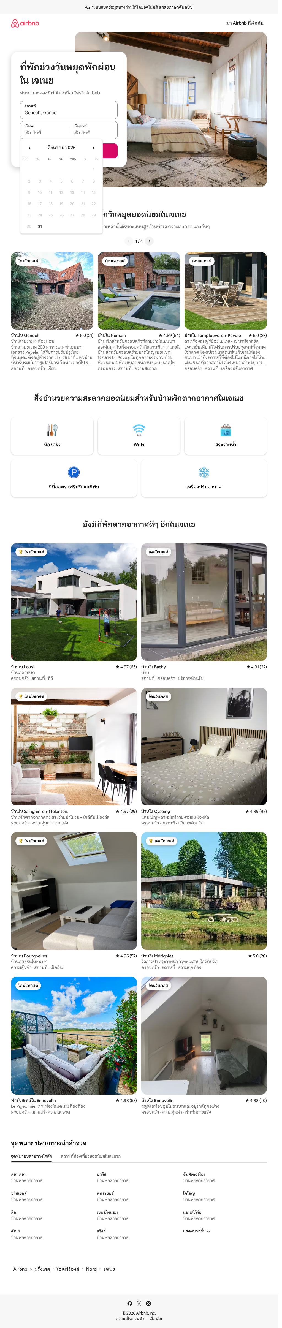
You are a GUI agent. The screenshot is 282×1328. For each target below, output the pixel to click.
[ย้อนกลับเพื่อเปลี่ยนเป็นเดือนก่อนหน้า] (29, 147)
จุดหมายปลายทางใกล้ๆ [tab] (31, 1156)
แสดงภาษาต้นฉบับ (176, 7)
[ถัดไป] (149, 241)
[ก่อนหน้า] (128, 241)
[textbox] (44, 133)
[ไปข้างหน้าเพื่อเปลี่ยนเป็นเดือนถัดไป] (93, 147)
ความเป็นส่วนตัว (130, 1318)
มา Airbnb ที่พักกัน (245, 23)
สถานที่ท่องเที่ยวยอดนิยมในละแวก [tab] (91, 1156)
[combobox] (69, 113)
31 (40, 226)
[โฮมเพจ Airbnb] (25, 23)
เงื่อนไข (156, 1318)
